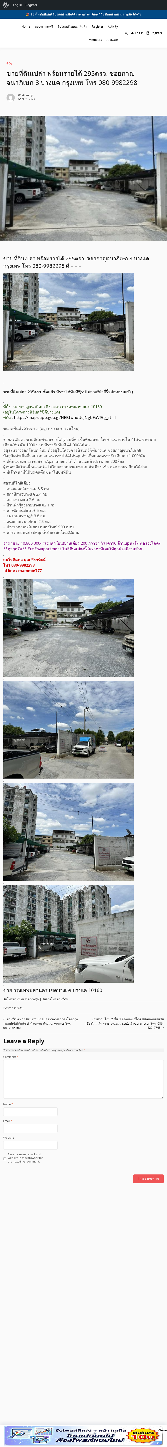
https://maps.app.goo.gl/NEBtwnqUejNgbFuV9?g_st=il (65, 417)
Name (8, 1104)
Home (26, 26)
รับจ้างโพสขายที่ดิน (55, 999)
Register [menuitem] (31, 5)
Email (7, 1121)
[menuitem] (5, 5)
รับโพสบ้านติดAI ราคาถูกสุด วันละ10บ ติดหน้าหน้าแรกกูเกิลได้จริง (97, 14)
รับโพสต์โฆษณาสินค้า (72, 26)
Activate (112, 40)
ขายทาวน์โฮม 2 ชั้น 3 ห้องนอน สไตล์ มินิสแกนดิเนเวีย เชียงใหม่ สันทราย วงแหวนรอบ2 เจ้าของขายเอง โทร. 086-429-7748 (124, 1023)
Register (97, 26)
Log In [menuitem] (17, 5)
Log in (139, 33)
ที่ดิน (9, 64)
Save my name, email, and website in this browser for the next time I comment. (25, 1158)
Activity (113, 26)
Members (95, 40)
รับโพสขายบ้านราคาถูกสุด (21, 999)
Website (8, 1137)
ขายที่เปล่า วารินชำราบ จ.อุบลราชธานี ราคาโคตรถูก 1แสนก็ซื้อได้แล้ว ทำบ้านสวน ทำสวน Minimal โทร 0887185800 (40, 1023)
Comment (10, 1057)
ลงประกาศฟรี (44, 26)
